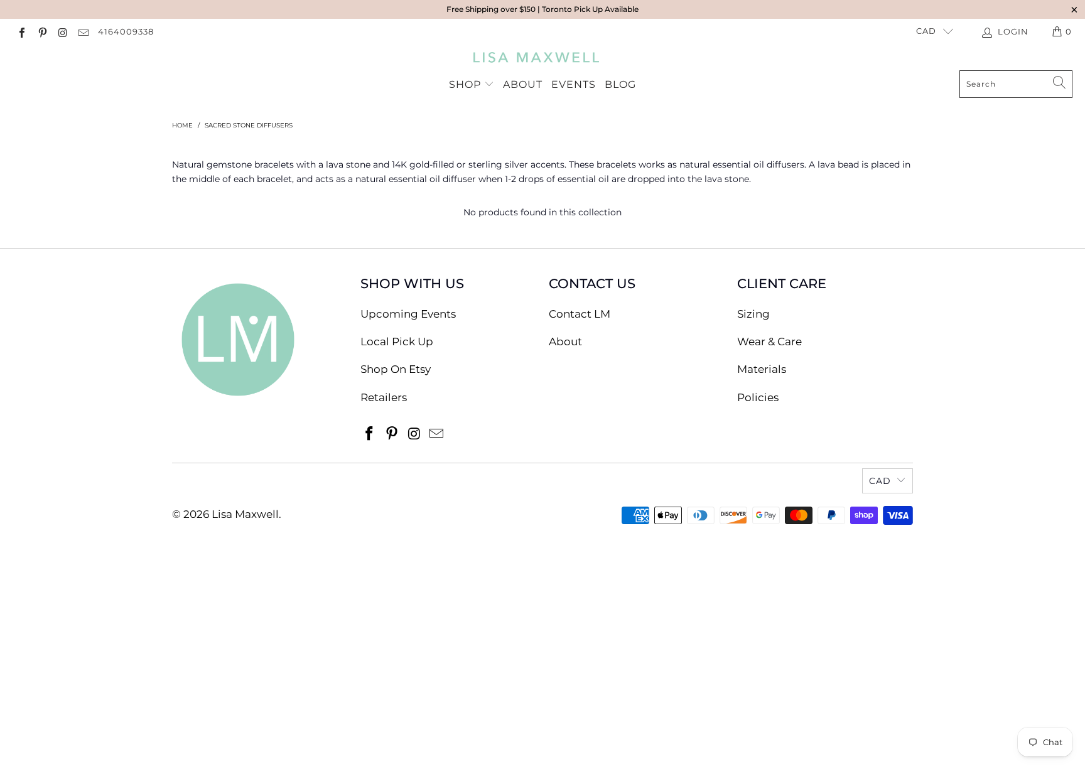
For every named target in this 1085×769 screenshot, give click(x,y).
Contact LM (579, 314)
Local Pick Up (396, 341)
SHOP (466, 84)
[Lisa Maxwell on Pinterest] (41, 31)
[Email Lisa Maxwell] (82, 31)
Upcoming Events (408, 314)
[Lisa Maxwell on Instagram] (62, 31)
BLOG (620, 84)
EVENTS (573, 84)
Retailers (383, 397)
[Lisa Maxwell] (536, 60)
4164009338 (126, 31)
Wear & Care (769, 341)
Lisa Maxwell (245, 514)
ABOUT (522, 84)
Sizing (753, 314)
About (565, 341)
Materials (761, 369)
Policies (758, 397)
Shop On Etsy (395, 369)
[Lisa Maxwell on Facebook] (21, 31)
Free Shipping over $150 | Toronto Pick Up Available (542, 9)
